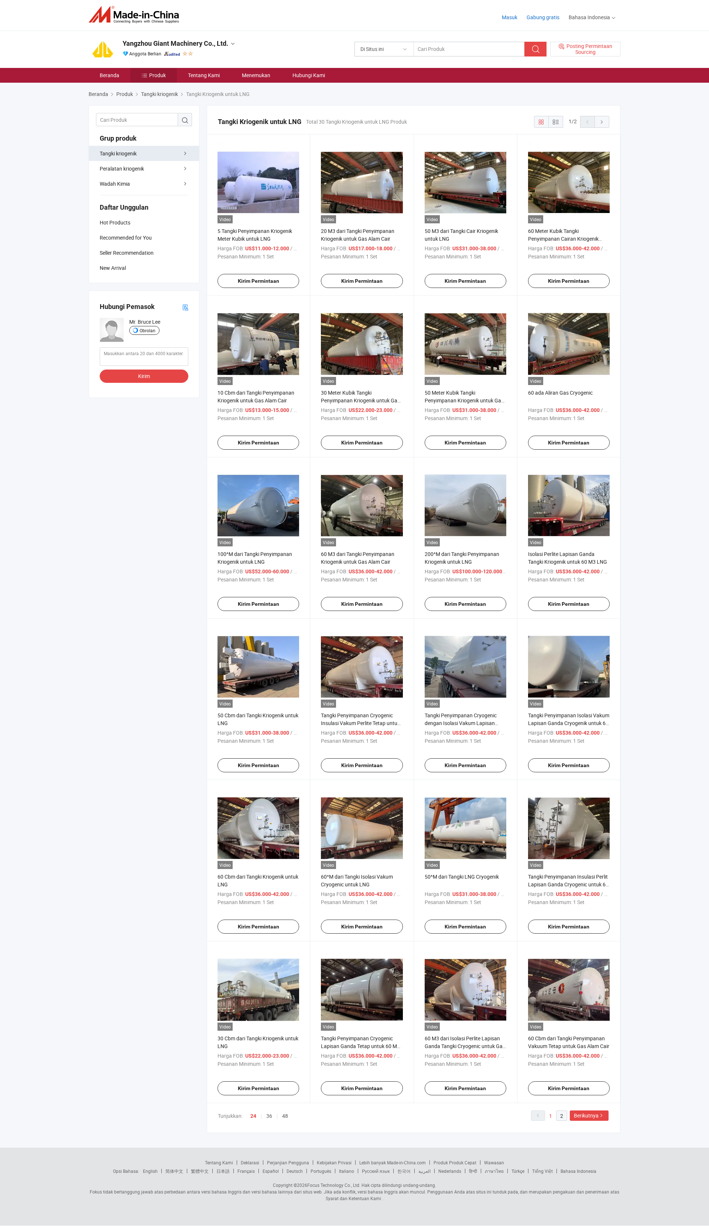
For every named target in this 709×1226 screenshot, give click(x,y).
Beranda (109, 75)
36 (269, 1115)
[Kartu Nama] (185, 307)
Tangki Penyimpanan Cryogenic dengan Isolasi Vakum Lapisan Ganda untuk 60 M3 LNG (461, 723)
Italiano (346, 1171)
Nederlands (449, 1171)
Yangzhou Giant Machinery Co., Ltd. (175, 43)
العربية (424, 1171)
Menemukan (256, 75)
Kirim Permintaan (258, 281)
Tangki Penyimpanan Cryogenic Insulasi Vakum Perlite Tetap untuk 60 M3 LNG (360, 723)
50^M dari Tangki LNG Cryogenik (462, 876)
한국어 (404, 1171)
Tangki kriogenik (118, 153)
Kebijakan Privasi (334, 1162)
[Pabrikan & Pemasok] (136, 14)
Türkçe (517, 1171)
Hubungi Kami (308, 75)
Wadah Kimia (115, 183)
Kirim (144, 376)
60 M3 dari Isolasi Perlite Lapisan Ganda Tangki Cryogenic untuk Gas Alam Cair (465, 1046)
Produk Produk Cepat (455, 1162)
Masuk (509, 17)
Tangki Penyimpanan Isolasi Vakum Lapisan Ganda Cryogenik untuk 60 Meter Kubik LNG (568, 723)
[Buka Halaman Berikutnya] (602, 121)
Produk (157, 75)
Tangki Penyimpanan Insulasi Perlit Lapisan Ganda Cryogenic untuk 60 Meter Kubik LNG (568, 884)
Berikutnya (586, 1115)
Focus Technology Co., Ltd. (333, 1185)
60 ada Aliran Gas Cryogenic (560, 392)
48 (285, 1115)
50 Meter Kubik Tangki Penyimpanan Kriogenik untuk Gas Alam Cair (464, 400)
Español (271, 1171)
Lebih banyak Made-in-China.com (392, 1162)
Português (321, 1171)
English (150, 1171)
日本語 (223, 1171)
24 (253, 1116)
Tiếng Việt (542, 1171)
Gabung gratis (543, 17)
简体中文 (174, 1171)
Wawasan (494, 1162)
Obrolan (147, 330)
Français (246, 1171)
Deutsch (295, 1171)
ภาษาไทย (494, 1171)
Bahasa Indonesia (578, 1171)
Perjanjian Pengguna (288, 1162)
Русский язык (376, 1171)
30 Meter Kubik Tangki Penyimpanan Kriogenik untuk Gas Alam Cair (360, 400)
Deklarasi (250, 1162)
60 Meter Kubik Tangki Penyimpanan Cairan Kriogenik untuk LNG (563, 238)
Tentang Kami (204, 75)
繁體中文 (200, 1171)
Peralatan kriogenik (122, 168)
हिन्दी (473, 1171)
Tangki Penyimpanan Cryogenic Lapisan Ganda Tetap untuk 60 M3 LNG (360, 1046)
